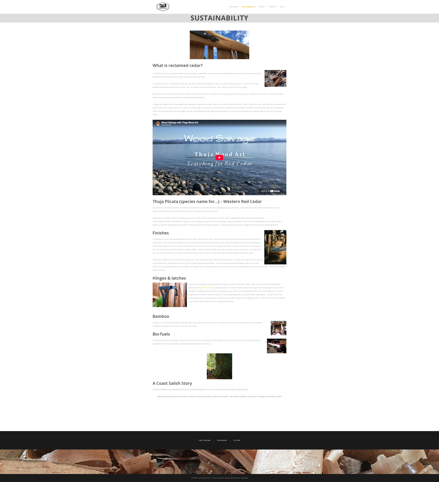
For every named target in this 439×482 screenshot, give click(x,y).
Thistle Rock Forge (205, 288)
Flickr (237, 440)
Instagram (205, 440)
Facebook (222, 440)
